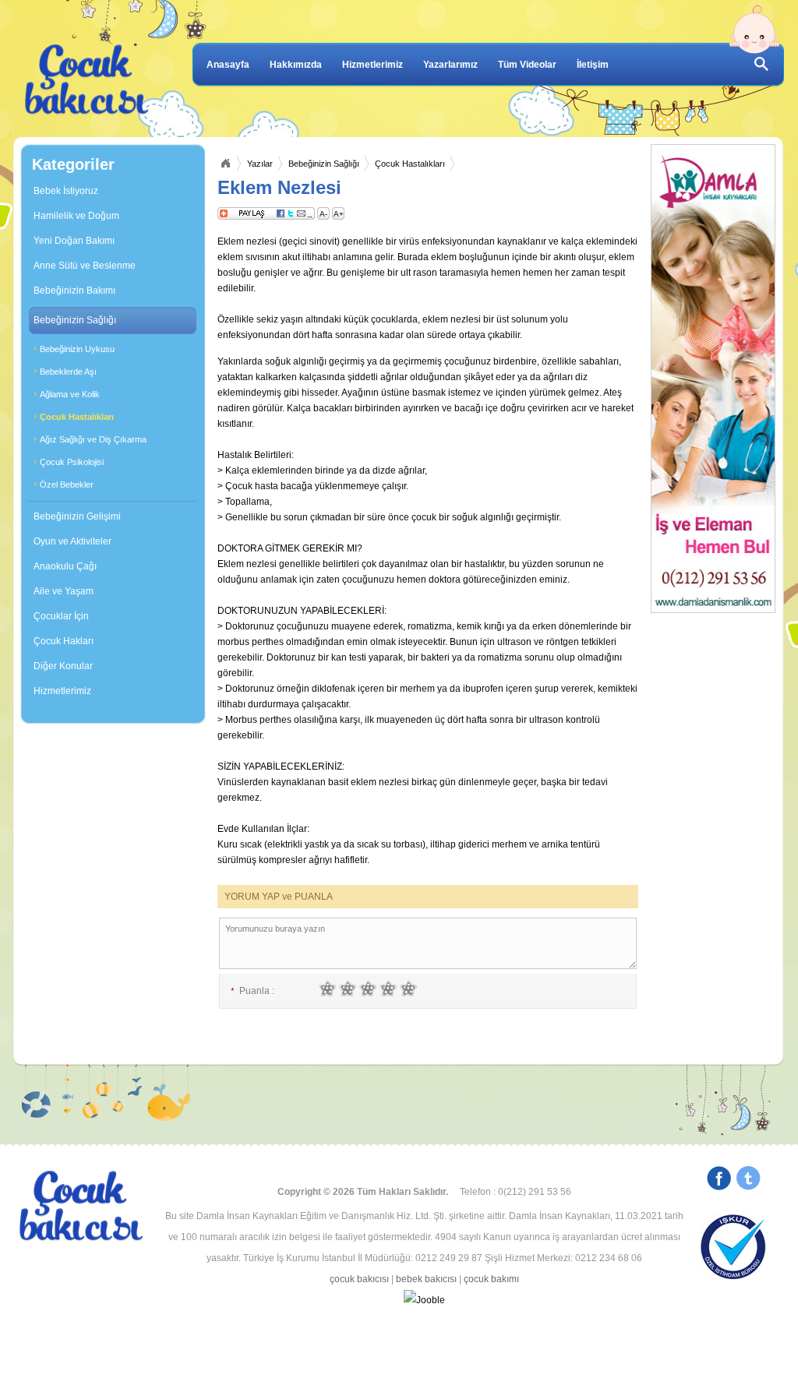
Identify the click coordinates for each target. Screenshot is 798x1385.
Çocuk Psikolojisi (72, 462)
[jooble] (424, 1300)
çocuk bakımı (491, 1279)
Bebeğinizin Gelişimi (77, 516)
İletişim (593, 64)
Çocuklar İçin (61, 616)
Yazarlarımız (450, 64)
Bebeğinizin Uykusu (77, 349)
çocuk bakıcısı (359, 1279)
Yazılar (260, 163)
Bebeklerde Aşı (68, 371)
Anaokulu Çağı (65, 566)
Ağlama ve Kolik (70, 394)
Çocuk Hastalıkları (77, 416)
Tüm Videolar (527, 64)
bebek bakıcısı (426, 1279)
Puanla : (252, 990)
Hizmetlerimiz (372, 64)
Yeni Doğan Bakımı (74, 240)
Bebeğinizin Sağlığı (75, 320)
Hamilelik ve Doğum (76, 215)
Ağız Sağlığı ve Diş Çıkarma (93, 439)
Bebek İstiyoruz (66, 190)
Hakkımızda (296, 64)
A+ (339, 214)
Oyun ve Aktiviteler (72, 541)
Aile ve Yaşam (64, 591)
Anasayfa (228, 64)
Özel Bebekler (67, 484)
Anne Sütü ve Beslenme (85, 265)
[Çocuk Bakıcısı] (87, 80)
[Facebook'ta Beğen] (719, 1180)
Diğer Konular (63, 666)
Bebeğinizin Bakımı (74, 290)
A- (323, 214)
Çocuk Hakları (64, 641)
